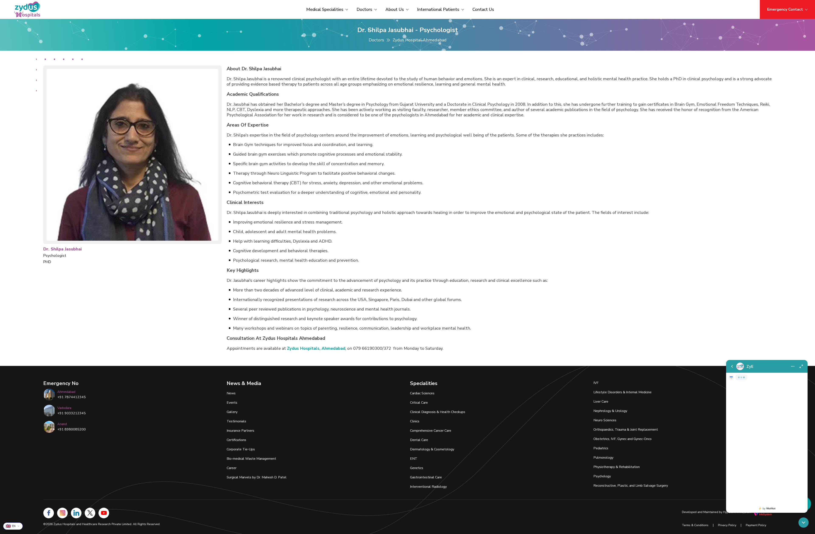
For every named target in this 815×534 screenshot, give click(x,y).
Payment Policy (756, 525)
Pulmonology (603, 457)
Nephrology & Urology (610, 411)
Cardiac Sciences (422, 393)
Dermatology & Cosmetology (432, 449)
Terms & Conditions (695, 525)
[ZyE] (767, 436)
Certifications (236, 440)
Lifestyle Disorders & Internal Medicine (622, 392)
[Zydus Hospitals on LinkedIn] (76, 513)
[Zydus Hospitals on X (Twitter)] (90, 513)
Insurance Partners (240, 430)
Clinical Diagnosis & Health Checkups (437, 412)
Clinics (414, 421)
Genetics (416, 468)
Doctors (364, 9)
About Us (394, 9)
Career (231, 468)
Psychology (602, 476)
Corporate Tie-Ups (241, 449)
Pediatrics (600, 448)
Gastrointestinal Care (426, 477)
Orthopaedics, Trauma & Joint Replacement (625, 429)
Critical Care (419, 402)
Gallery (232, 412)
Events (232, 402)
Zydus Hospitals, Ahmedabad (316, 348)
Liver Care (600, 401)
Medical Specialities (324, 9)
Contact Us (483, 9)
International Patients (438, 9)
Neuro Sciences (604, 420)
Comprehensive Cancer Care (430, 430)
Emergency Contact (785, 9)
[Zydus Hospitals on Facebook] (48, 513)
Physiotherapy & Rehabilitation (616, 467)
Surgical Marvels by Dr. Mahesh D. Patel (257, 477)
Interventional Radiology (428, 486)
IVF (596, 383)
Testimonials (236, 421)
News (231, 393)
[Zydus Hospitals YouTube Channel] (103, 513)
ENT (413, 458)
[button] (803, 522)
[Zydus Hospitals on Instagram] (62, 513)
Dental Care (419, 440)
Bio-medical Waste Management (251, 458)
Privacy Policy (727, 525)
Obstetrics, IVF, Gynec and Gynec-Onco (622, 439)
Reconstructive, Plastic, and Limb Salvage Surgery (630, 485)
